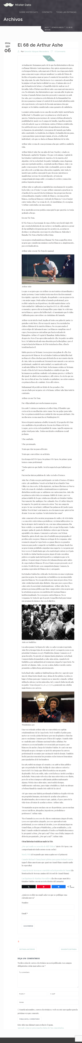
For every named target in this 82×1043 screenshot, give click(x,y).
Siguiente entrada (68, 949)
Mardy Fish (26, 854)
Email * (25, 913)
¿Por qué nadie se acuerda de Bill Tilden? (39, 846)
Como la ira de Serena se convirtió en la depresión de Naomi (46, 870)
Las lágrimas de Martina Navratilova (36, 878)
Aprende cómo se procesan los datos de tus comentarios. (41, 1028)
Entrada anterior (27, 949)
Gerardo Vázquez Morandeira (36, 51)
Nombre (25, 902)
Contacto (47, 12)
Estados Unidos (58, 27)
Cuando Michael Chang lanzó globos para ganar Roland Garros (47, 859)
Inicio (47, 27)
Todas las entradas (66, 12)
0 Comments (60, 51)
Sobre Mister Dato (28, 12)
